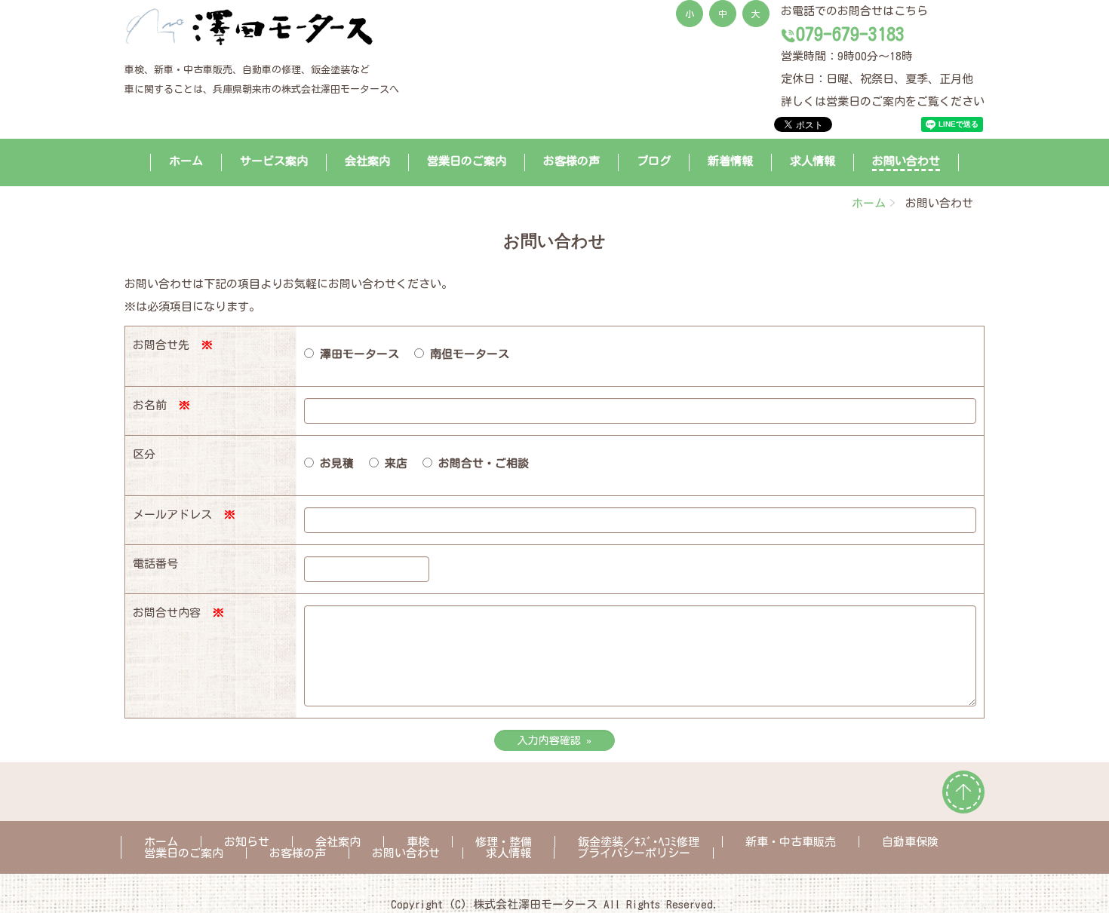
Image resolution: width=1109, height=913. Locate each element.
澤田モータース (356, 354)
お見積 (334, 463)
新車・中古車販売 (790, 841)
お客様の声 (571, 161)
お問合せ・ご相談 (480, 463)
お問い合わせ (906, 161)
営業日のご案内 (466, 161)
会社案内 (367, 161)
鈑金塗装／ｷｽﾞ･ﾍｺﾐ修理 (638, 841)
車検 (418, 841)
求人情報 (812, 161)
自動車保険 (910, 841)
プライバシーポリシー (633, 853)
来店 (393, 463)
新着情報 (730, 161)
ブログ (654, 161)
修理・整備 (503, 841)
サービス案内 (274, 161)
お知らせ (246, 841)
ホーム (186, 161)
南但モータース (466, 354)
